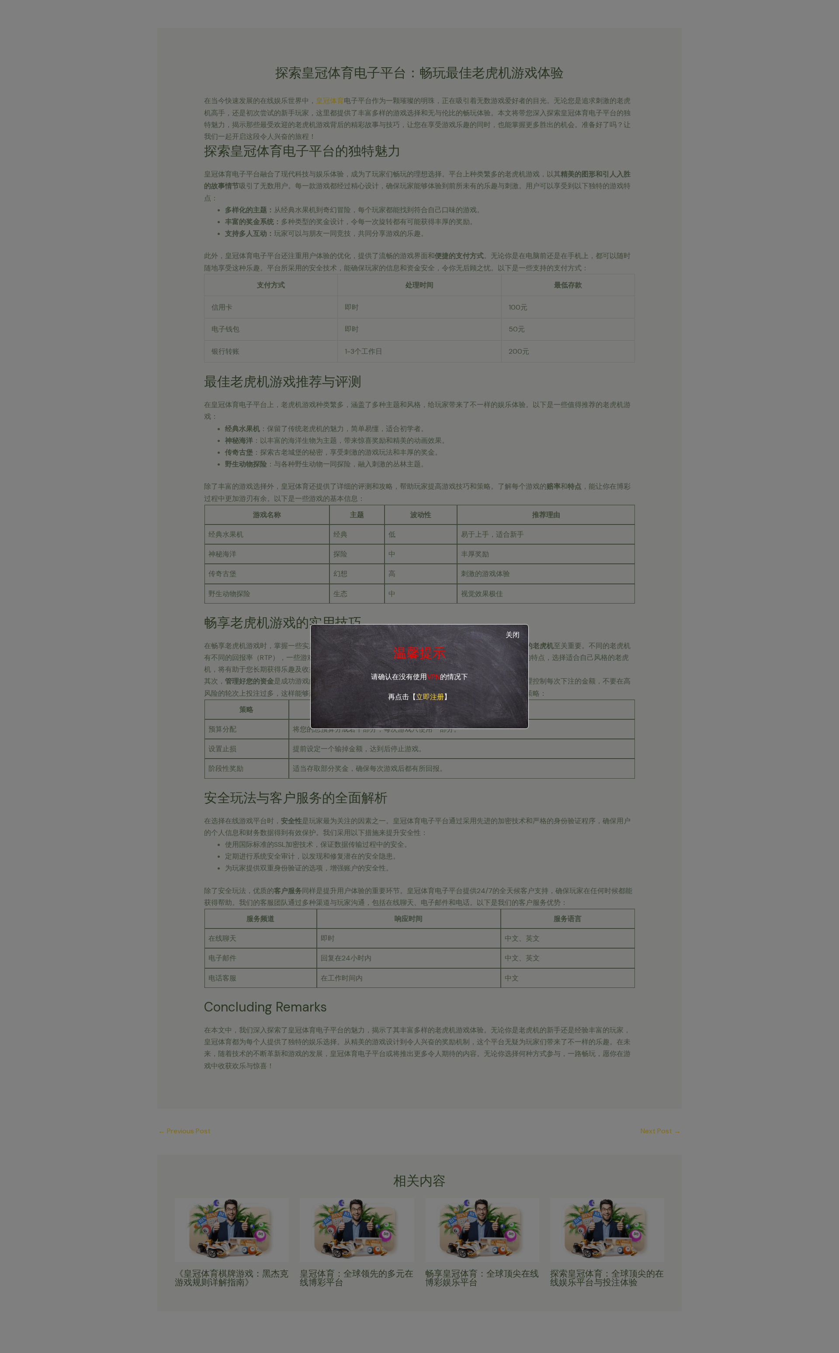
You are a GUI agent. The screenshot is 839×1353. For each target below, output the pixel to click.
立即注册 (430, 696)
